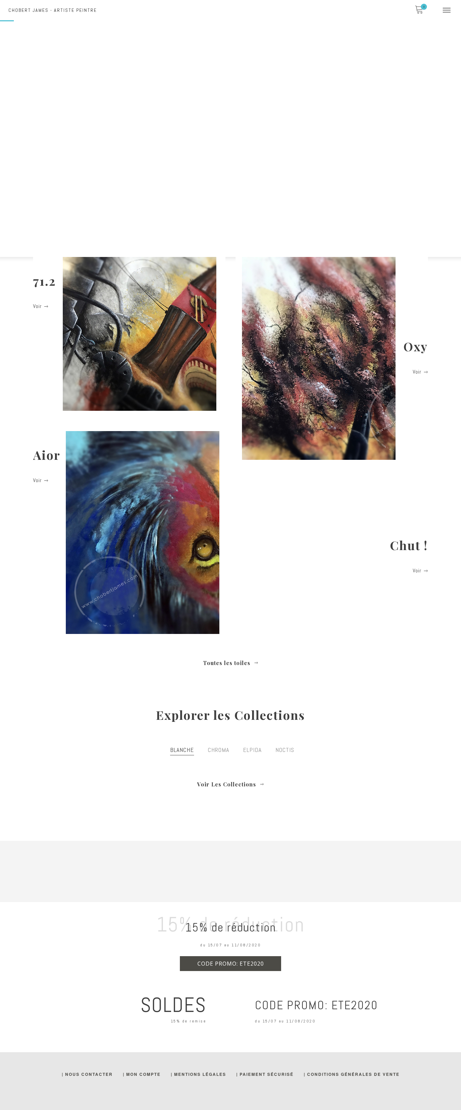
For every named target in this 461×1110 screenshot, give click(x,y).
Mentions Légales (200, 1074)
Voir (37, 306)
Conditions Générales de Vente (353, 1074)
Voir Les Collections (230, 784)
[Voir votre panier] (419, 10)
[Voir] (129, 334)
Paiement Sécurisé (267, 1074)
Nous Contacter (89, 1074)
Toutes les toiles (230, 662)
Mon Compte (143, 1074)
